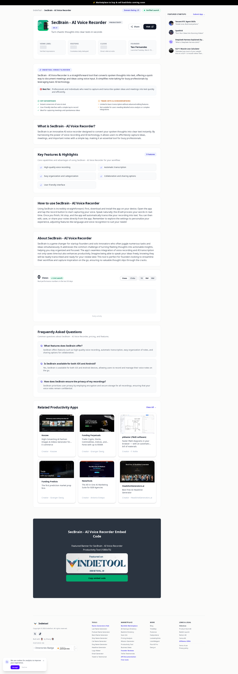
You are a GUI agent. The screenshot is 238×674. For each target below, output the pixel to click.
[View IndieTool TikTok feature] (40, 634)
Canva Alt (182, 638)
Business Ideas (126, 647)
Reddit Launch (184, 632)
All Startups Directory (128, 629)
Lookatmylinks (155, 638)
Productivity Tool (127, 644)
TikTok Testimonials (128, 654)
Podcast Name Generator (101, 632)
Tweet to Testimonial (99, 657)
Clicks (132, 278)
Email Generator (98, 654)
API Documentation (128, 657)
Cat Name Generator (99, 641)
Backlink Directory (127, 632)
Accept (15, 667)
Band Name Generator (100, 635)
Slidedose (182, 626)
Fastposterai (154, 635)
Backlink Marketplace (129, 626)
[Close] (43, 660)
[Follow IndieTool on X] (35, 634)
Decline (24, 667)
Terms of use (183, 645)
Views (124, 278)
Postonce (153, 632)
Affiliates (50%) (185, 641)
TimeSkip (153, 629)
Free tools (125, 660)
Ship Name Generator (99, 638)
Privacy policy (183, 648)
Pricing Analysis (126, 638)
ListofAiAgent (155, 641)
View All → (151, 407)
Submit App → (199, 14)
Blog (151, 626)
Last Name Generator (99, 629)
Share (136, 26)
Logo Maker (96, 651)
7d (142, 278)
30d (146, 278)
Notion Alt (182, 635)
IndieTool (37, 10)
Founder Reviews (127, 651)
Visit (148, 26)
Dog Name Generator (99, 644)
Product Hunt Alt (185, 629)
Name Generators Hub (100, 626)
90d (152, 278)
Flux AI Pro (154, 644)
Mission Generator (127, 641)
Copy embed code (97, 578)
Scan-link (124, 635)
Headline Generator (99, 647)
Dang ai (152, 647)
